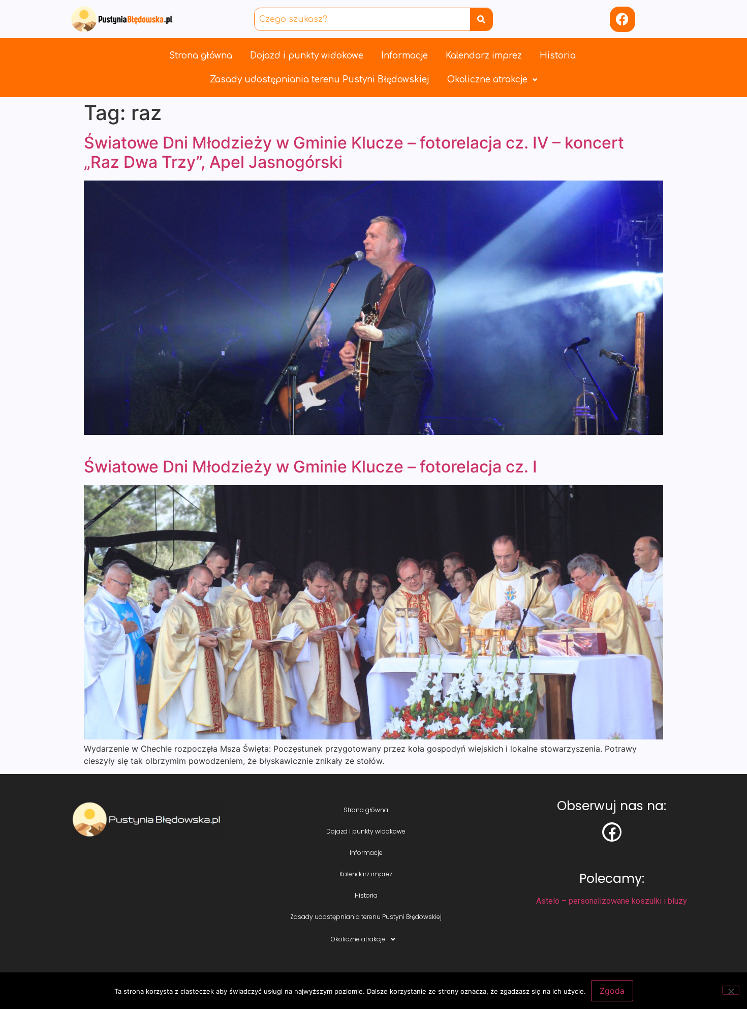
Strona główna (200, 56)
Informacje (404, 56)
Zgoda (612, 991)
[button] (492, 80)
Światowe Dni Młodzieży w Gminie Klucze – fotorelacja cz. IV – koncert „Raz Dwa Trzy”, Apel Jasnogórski (354, 152)
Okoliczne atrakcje (487, 79)
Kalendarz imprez (484, 56)
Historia (558, 56)
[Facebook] (622, 19)
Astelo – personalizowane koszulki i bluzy (611, 901)
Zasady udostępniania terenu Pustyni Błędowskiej (319, 79)
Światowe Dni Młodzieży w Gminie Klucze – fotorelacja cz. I (310, 467)
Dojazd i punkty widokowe (306, 56)
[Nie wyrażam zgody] (730, 990)
